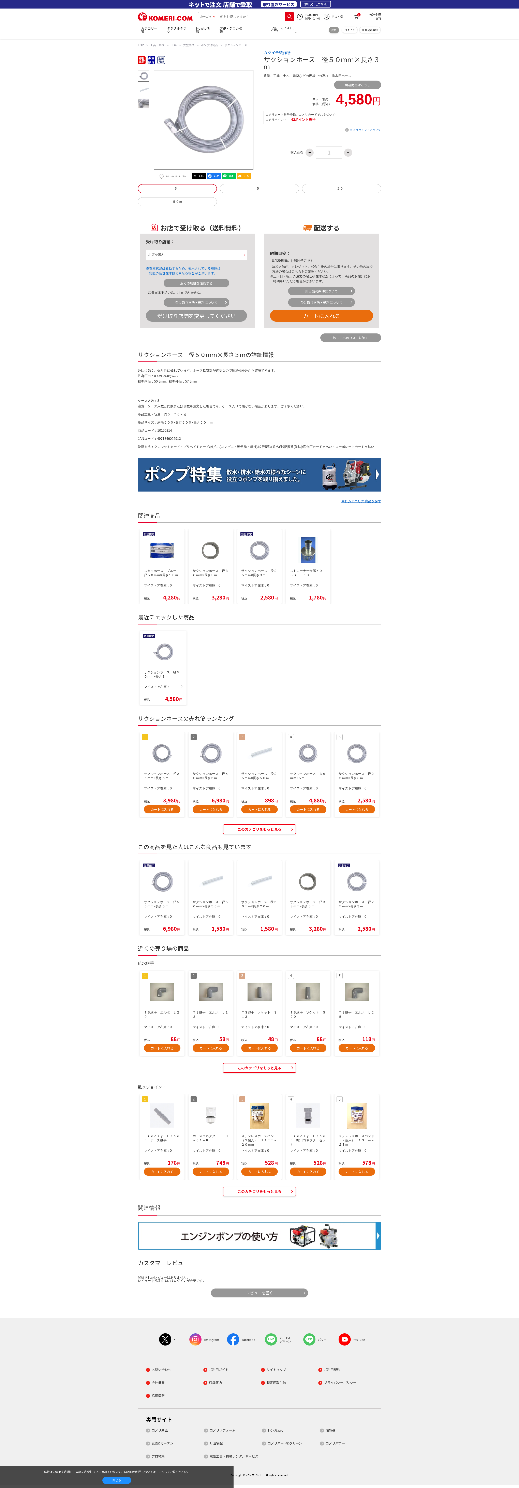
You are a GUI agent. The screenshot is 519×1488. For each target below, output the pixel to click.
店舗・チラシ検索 (231, 30)
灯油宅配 (216, 1443)
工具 (174, 45)
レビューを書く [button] (259, 1293)
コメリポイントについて (365, 130)
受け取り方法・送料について (196, 302)
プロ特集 (158, 1456)
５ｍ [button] (259, 188)
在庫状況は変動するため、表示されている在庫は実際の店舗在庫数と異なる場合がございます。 (185, 271)
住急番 (330, 1430)
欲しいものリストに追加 (351, 337)
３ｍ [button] (177, 188)
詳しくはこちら (315, 4)
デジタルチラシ (177, 30)
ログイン (349, 30)
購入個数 (297, 152)
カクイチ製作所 (277, 52)
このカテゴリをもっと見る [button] (259, 829)
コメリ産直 (160, 1430)
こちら (296, 271)
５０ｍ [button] (177, 201)
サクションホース (235, 45)
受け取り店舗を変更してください (196, 315)
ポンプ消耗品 (209, 45)
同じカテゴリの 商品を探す (361, 501)
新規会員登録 (370, 30)
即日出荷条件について (321, 291)
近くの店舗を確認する (196, 283)
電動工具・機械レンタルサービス (234, 1456)
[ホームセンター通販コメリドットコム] (165, 19)
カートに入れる (321, 315)
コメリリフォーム (223, 1430)
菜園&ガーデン (162, 1443)
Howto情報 (203, 30)
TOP (141, 45)
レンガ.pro (275, 1430)
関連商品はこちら (358, 84)
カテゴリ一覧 (149, 30)
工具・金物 (157, 45)
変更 (334, 30)
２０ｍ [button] (341, 188)
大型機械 (188, 45)
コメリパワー (335, 1443)
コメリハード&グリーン (285, 1443)
